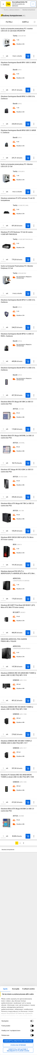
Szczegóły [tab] (15, 989)
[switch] (32, 1026)
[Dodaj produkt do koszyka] (28, 56)
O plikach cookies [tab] (28, 989)
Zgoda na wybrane (18, 1045)
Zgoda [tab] (5, 989)
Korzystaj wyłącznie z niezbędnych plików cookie (18, 1050)
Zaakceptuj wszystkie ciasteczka (18, 1041)
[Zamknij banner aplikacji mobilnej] (3, 4)
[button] (34, 22)
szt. (7, 56)
